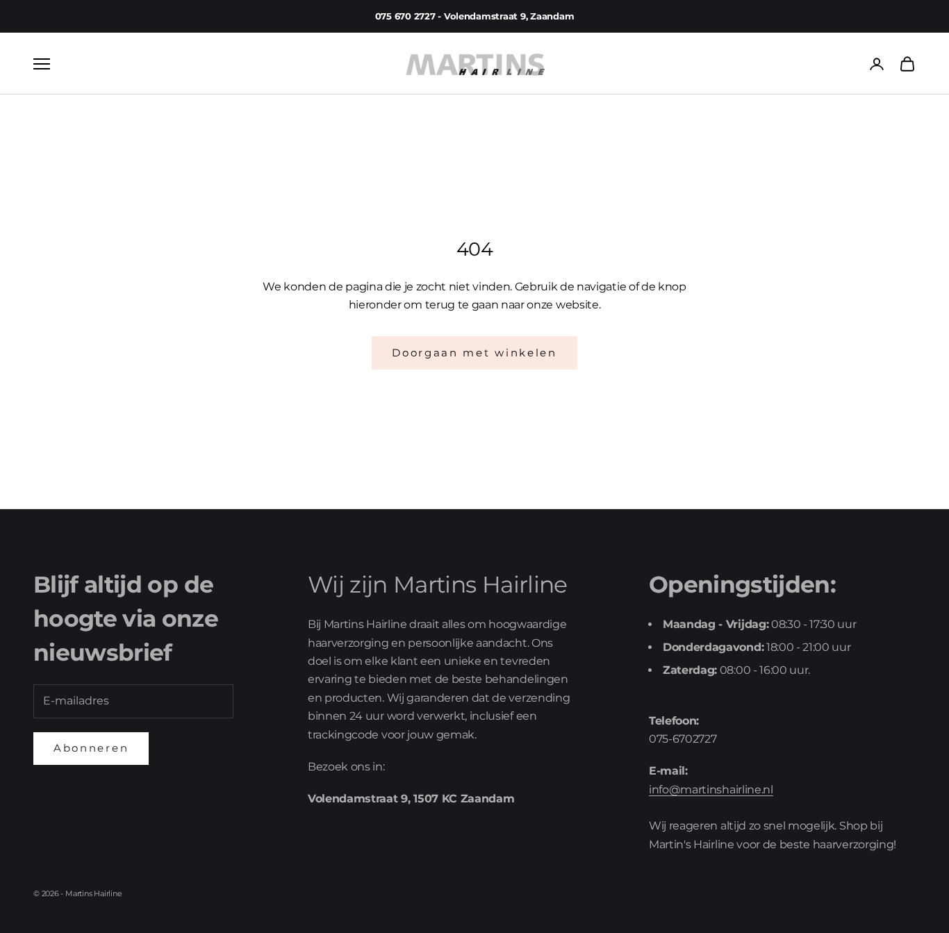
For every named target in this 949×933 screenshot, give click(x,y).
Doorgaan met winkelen (474, 352)
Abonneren (91, 747)
